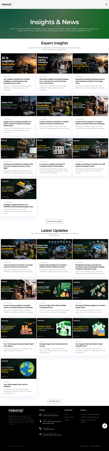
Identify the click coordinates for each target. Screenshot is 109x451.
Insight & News (69, 417)
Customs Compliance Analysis (89, 417)
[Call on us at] (51, 428)
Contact (67, 420)
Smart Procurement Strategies (89, 414)
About (66, 414)
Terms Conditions (95, 446)
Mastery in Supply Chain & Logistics (88, 421)
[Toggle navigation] (89, 4)
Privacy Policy (84, 446)
